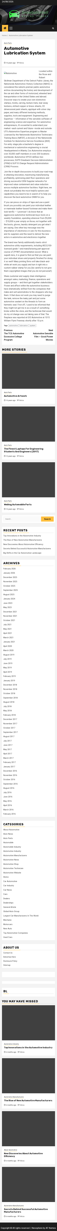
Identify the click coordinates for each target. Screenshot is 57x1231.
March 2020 (8, 650)
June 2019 (7, 663)
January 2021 (9, 642)
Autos (6, 877)
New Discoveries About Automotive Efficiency (23, 544)
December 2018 (10, 685)
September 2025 (10, 590)
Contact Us (7, 953)
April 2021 (7, 633)
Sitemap (6, 965)
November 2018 (10, 689)
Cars (5, 894)
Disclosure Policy (10, 961)
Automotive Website (12, 873)
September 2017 (10, 732)
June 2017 (7, 745)
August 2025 (8, 594)
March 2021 (8, 637)
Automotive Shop (11, 864)
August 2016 (8, 788)
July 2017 (7, 741)
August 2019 (8, 655)
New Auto (7, 928)
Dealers (6, 898)
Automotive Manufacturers (15, 855)
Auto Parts (8, 43)
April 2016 (7, 805)
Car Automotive (10, 881)
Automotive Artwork (15, 396)
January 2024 (9, 599)
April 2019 (7, 672)
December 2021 (10, 612)
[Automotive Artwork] (28, 371)
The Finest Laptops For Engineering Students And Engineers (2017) (23, 450)
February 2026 (9, 569)
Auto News (8, 834)
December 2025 (10, 577)
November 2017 (10, 723)
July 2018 (7, 706)
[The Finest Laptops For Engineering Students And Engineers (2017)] (28, 424)
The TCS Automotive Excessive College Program (14, 335)
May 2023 (7, 607)
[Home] (5, 28)
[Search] (53, 28)
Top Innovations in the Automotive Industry (22, 536)
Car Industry (8, 885)
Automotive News (11, 860)
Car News (7, 890)
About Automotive (11, 829)
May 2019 (7, 667)
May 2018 (7, 710)
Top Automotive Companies (15, 933)
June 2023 (7, 603)
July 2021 (7, 624)
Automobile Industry (12, 847)
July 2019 (7, 659)
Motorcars (7, 924)
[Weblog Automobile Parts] (28, 479)
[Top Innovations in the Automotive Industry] (28, 1022)
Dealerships (8, 903)
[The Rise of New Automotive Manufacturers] (28, 1075)
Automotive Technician (13, 868)
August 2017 (8, 736)
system (32, 326)
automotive (13, 326)
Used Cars (7, 937)
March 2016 (8, 809)
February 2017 (9, 762)
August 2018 (8, 702)
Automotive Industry (12, 851)
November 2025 (10, 581)
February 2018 (9, 715)
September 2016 (10, 784)
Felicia (21, 63)
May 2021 (7, 629)
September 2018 (10, 698)
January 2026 (9, 573)
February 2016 (9, 814)
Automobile (8, 842)
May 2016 (7, 801)
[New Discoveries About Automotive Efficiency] (28, 1128)
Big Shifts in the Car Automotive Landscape (22, 553)
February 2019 (9, 676)
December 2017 (10, 719)
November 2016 (10, 775)
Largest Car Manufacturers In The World (20, 916)
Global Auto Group (11, 911)
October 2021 (9, 620)
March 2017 (8, 758)
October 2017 (9, 728)
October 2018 (9, 693)
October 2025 (9, 586)
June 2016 (7, 797)
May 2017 (7, 749)
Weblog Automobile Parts (18, 504)
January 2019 (9, 680)
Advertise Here (9, 957)
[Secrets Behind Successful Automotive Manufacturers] (28, 1184)
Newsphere (37, 1228)
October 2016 (9, 779)
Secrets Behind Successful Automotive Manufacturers (27, 548)
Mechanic (7, 920)
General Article (9, 907)
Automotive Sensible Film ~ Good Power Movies (43, 335)
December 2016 (10, 771)
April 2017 (7, 753)
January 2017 (9, 766)
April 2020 (7, 646)
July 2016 (7, 792)
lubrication (24, 326)
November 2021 (10, 616)
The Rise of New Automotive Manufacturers (22, 540)
